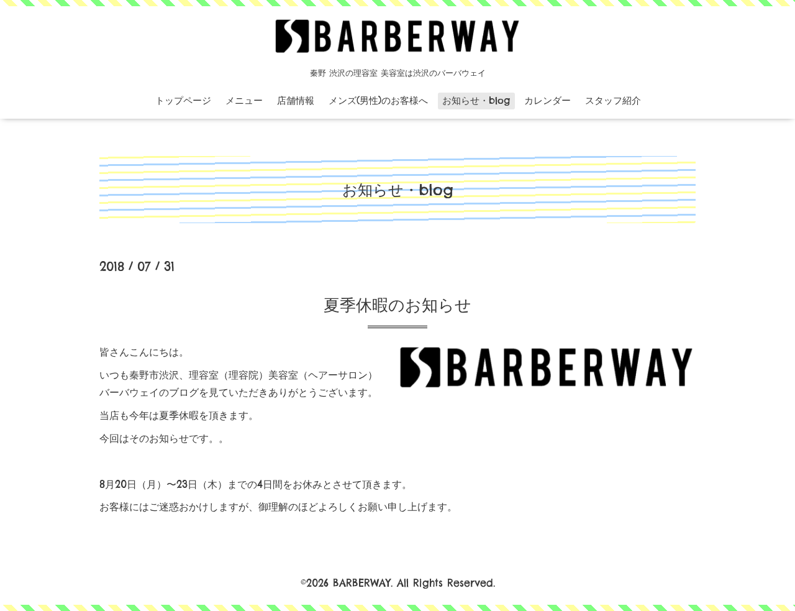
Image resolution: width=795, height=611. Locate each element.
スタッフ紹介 (613, 100)
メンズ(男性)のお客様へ (378, 100)
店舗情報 (295, 100)
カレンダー (547, 100)
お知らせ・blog (476, 100)
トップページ (183, 100)
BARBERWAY (362, 583)
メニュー (244, 100)
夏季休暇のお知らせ (397, 305)
